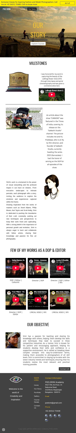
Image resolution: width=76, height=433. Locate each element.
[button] (73, 9)
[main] (38, 30)
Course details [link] (53, 9)
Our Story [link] (32, 9)
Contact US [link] (65, 9)
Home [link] (23, 9)
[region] (38, 3)
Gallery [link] (41, 9)
